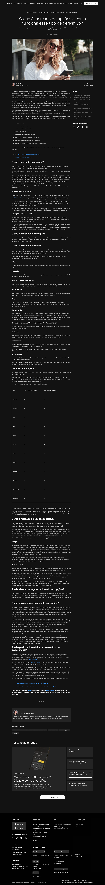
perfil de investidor (35, 662)
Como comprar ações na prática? (23, 157)
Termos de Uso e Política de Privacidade (25, 882)
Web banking (79, 824)
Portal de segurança (41, 882)
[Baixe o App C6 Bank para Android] (19, 824)
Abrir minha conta (91, 3)
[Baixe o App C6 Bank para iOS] (19, 828)
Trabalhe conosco (17, 845)
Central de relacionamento (61, 852)
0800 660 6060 (36, 868)
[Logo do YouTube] (82, 127)
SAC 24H (35, 872)
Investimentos (34, 12)
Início (28, 12)
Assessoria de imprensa (60, 869)
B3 (33, 379)
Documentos (15, 849)
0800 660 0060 (36, 876)
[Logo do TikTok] (78, 127)
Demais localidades (59, 861)
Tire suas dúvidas (17, 854)
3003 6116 (56, 857)
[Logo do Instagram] (73, 127)
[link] (39, 769)
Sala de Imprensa (17, 847)
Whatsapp (77, 854)
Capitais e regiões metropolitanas (63, 855)
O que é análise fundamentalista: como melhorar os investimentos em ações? (35, 686)
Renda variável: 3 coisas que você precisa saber (27, 154)
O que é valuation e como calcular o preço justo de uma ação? (31, 683)
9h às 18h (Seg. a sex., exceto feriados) (40, 865)
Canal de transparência (19, 852)
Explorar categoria (53, 797)
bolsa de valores (16, 197)
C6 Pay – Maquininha (81, 827)
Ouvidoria (35, 861)
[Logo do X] (87, 127)
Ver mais (34, 840)
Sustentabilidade (16, 864)
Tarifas (13, 882)
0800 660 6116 (58, 863)
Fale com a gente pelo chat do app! (40, 855)
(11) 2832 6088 (79, 857)
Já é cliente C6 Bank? (39, 852)
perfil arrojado (33, 659)
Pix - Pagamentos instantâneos (62, 824)
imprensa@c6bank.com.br (61, 872)
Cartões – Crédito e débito (39, 832)
